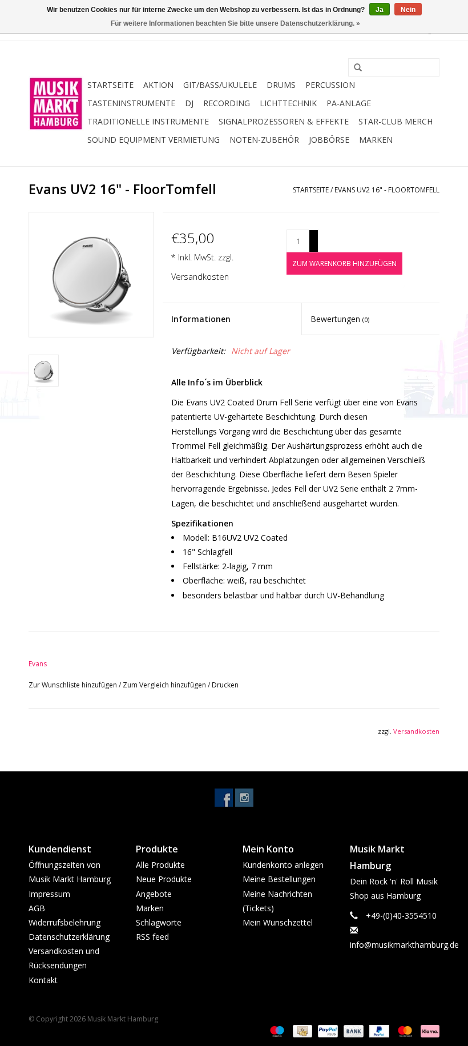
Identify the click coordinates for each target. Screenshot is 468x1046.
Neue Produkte (164, 879)
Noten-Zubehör (264, 139)
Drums (281, 84)
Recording (226, 103)
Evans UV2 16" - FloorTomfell (386, 190)
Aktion (158, 84)
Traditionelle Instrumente (148, 121)
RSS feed (152, 936)
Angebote (154, 893)
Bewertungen (339, 318)
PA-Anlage (348, 103)
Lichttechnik (288, 103)
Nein (408, 10)
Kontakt (43, 980)
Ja (380, 10)
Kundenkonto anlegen (283, 864)
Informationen (201, 318)
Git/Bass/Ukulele (220, 84)
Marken (376, 139)
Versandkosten (200, 276)
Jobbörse (329, 139)
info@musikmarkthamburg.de (404, 944)
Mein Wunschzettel (278, 922)
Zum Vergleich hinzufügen (165, 685)
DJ (189, 103)
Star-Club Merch (395, 121)
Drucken (225, 685)
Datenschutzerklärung (69, 936)
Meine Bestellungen (279, 879)
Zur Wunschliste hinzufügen (74, 685)
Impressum (49, 893)
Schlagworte (158, 922)
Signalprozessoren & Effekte (284, 121)
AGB (37, 908)
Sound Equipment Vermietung (153, 139)
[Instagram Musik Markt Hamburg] (244, 797)
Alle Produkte (160, 864)
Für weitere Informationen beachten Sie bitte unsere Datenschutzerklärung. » (235, 23)
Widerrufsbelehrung (64, 922)
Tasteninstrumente (131, 103)
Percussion (330, 84)
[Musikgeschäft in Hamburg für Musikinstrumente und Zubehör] (56, 103)
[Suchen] (354, 68)
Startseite (110, 84)
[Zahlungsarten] (276, 1031)
